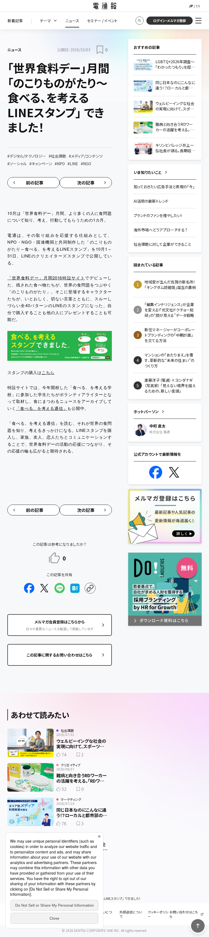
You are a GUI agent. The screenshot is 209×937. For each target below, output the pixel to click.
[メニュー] (198, 20)
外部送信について (130, 914)
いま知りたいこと (148, 172)
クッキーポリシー (158, 914)
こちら (48, 372)
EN (198, 6)
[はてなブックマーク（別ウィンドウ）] (74, 588)
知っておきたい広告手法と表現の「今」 (164, 186)
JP (191, 6)
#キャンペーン (40, 163)
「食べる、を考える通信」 (41, 408)
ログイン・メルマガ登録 (169, 20)
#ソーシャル (17, 163)
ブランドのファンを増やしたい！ (158, 215)
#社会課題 (57, 156)
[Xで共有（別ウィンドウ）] (44, 588)
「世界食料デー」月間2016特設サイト (46, 278)
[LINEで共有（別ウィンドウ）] (59, 588)
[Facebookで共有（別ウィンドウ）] (29, 588)
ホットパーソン (146, 411)
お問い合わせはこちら (184, 914)
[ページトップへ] (198, 926)
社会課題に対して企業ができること (162, 244)
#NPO (60, 163)
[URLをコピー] (90, 588)
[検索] (140, 21)
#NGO (86, 163)
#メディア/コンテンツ (86, 156)
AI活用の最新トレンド (151, 201)
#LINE (72, 163)
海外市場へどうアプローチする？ (161, 229)
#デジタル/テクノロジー (26, 156)
